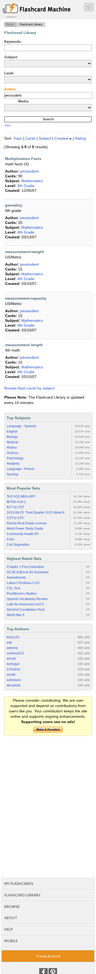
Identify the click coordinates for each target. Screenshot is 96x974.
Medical (12, 442)
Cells (10, 539)
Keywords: (13, 42)
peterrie (12, 648)
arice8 (11, 658)
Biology (12, 437)
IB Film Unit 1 (16, 502)
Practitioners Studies (22, 593)
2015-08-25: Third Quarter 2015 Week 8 (36, 512)
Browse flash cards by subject (29, 388)
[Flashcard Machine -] (37, 11)
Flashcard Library (22, 895)
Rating (80, 138)
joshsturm (14, 680)
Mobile (11, 941)
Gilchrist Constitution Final (26, 610)
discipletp (14, 685)
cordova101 (15, 653)
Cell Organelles (18, 545)
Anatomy (13, 463)
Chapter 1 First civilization (25, 567)
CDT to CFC (15, 518)
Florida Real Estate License (27, 523)
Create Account (48, 956)
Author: (10, 89)
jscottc (11, 675)
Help (8, 929)
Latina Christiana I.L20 (23, 583)
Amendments (16, 577)
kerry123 (13, 637)
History (12, 447)
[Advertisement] (48, 790)
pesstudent (29, 171)
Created (61, 138)
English (12, 431)
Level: (9, 73)
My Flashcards (18, 883)
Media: (23, 101)
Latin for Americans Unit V (25, 604)
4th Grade (25, 186)
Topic (18, 138)
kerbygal (13, 664)
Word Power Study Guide (25, 528)
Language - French (20, 469)
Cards (31, 138)
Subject (45, 138)
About (10, 918)
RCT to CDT (15, 507)
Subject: (11, 57)
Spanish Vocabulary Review (27, 599)
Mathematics (32, 181)
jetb (9, 642)
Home (10, 24)
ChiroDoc (14, 669)
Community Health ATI (23, 534)
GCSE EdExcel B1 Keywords (28, 572)
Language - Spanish (21, 426)
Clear (7, 125)
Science (12, 453)
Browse (12, 906)
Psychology (15, 458)
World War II (15, 615)
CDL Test (13, 588)
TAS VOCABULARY (21, 496)
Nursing (12, 474)
